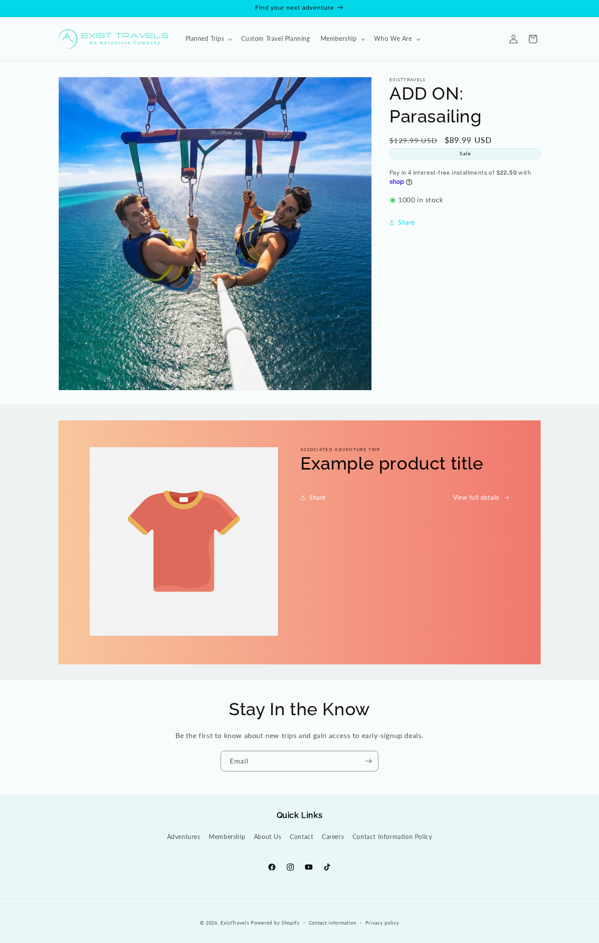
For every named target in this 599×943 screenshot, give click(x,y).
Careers (333, 836)
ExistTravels (235, 922)
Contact (301, 836)
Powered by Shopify (275, 922)
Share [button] (406, 222)
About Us (268, 836)
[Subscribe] (368, 761)
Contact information (333, 922)
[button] (208, 38)
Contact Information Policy (392, 836)
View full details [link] (476, 497)
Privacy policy (382, 922)
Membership (227, 836)
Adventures (183, 836)
